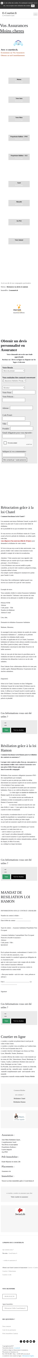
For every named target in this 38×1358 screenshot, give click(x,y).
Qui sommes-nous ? (8, 1250)
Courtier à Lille (6, 1275)
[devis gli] (19, 148)
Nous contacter (6, 1326)
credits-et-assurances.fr (10, 1260)
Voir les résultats (18, 730)
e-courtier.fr (17, 1348)
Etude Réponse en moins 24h (11, 1162)
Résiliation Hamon (19, 1102)
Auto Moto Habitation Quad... (11, 1140)
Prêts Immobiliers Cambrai (10, 1333)
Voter (6, 730)
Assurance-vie (6, 1171)
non (5, 725)
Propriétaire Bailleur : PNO (19, 136)
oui (5, 723)
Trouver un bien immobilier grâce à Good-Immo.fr (18, 1181)
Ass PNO (5, 1152)
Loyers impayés (7, 1149)
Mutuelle (19, 202)
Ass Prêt (19, 221)
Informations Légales (28, 1356)
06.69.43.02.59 (9, 1296)
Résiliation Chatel (19, 1098)
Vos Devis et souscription (10, 1144)
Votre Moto (19, 117)
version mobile (19, 1076)
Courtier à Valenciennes (9, 1271)
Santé (19, 183)
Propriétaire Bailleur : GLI (19, 155)
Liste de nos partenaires (9, 1330)
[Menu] (35, 14)
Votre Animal (19, 240)
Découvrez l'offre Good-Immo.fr (15, 1308)
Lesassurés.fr (13, 290)
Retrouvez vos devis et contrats (17, 287)
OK (33, 6)
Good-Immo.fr (13, 1253)
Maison (19, 79)
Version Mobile (30, 1076)
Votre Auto (19, 98)
